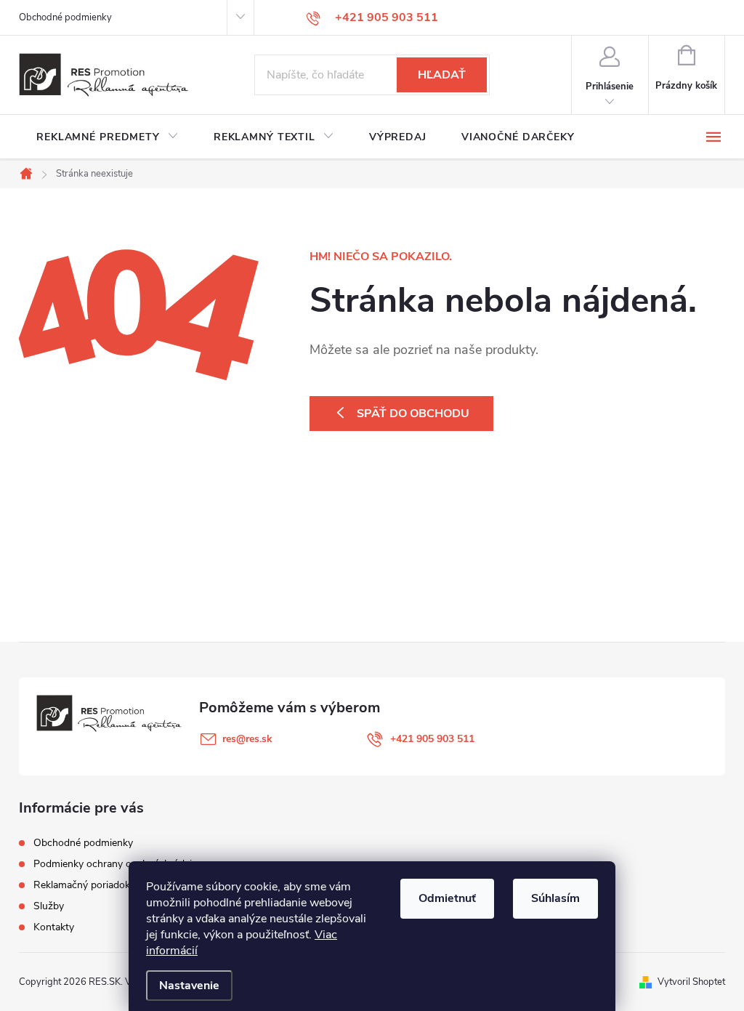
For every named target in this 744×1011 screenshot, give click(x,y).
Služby (48, 906)
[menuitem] (107, 137)
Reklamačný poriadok (81, 885)
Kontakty (53, 927)
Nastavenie (189, 986)
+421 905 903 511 (432, 739)
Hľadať (442, 75)
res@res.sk (247, 739)
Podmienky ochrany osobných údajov (118, 864)
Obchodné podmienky (65, 17)
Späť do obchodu (413, 414)
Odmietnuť (447, 898)
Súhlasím (555, 898)
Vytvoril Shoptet (691, 981)
